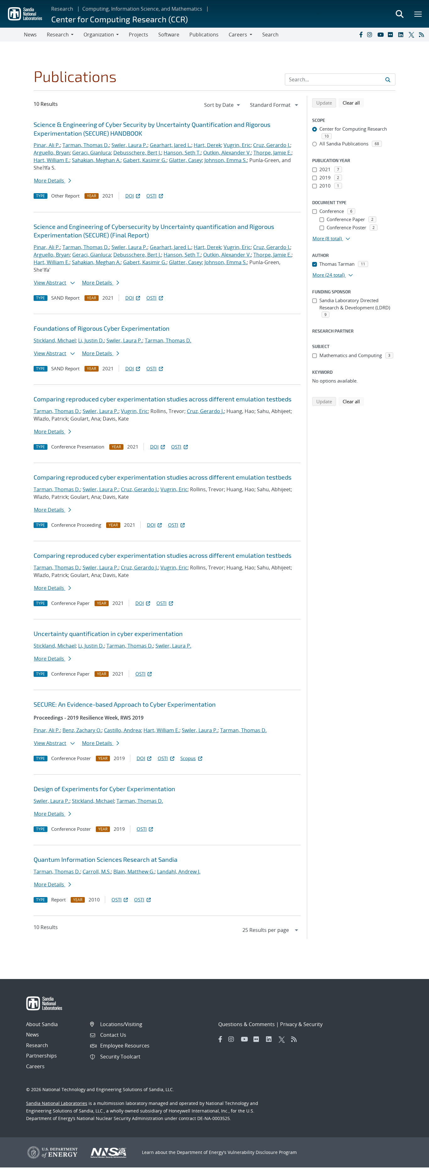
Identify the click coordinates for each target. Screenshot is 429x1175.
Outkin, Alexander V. (227, 152)
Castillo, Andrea (122, 730)
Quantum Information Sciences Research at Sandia (105, 859)
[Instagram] (371, 34)
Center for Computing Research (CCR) (119, 19)
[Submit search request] (387, 79)
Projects (138, 34)
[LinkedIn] (402, 34)
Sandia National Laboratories (56, 1103)
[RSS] (422, 34)
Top (410, 1167)
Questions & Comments (246, 1024)
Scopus (188, 758)
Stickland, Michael (55, 340)
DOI (129, 196)
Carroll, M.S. (97, 871)
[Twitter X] (412, 34)
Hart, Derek (207, 145)
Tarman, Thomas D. (85, 145)
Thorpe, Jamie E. (272, 152)
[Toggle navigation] (12, 34)
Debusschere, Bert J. (137, 152)
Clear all (353, 102)
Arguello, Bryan (52, 152)
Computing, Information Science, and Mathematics (142, 8)
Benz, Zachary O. (81, 730)
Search (270, 34)
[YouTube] (381, 34)
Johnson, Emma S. (225, 160)
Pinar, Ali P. (47, 145)
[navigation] (222, 105)
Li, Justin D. (91, 340)
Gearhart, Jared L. (170, 145)
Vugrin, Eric (237, 145)
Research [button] (58, 34)
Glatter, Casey (185, 160)
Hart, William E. (51, 160)
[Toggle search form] (399, 14)
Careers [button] (238, 34)
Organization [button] (99, 34)
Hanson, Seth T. (182, 152)
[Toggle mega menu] (418, 14)
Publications (204, 34)
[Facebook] (360, 34)
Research (62, 8)
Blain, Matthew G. (134, 871)
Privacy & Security (301, 1024)
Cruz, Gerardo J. (271, 145)
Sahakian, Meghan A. (96, 160)
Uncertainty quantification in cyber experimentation (108, 633)
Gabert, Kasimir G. (144, 160)
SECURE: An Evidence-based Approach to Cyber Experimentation (125, 704)
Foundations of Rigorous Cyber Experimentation (102, 328)
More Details (49, 180)
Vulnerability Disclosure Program (262, 1152)
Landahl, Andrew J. (178, 871)
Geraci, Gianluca (91, 152)
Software (168, 34)
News (30, 34)
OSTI (151, 196)
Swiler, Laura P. (129, 145)
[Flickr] (391, 34)
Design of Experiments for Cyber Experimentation (104, 788)
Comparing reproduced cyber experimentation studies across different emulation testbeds (162, 399)
